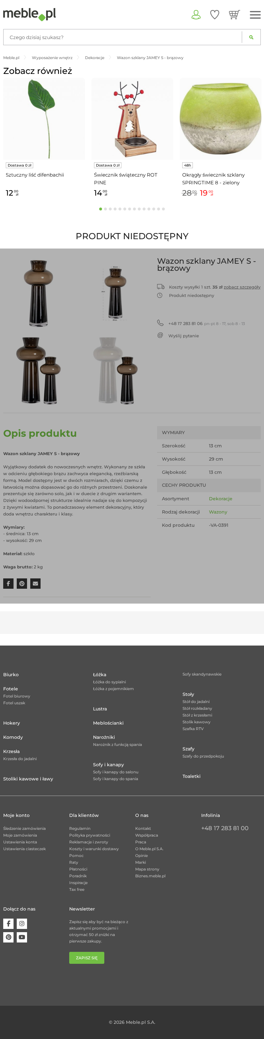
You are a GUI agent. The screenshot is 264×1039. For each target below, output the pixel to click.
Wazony (218, 512)
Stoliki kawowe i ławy (28, 779)
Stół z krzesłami (197, 715)
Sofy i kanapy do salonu (115, 771)
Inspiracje (78, 882)
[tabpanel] (44, 138)
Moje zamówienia (20, 835)
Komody (13, 737)
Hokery (11, 723)
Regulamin (79, 828)
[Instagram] (22, 924)
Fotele (10, 689)
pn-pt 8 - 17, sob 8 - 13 (206, 323)
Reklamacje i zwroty (88, 842)
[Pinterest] (8, 937)
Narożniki (104, 737)
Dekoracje (220, 499)
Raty (73, 862)
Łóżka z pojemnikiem (113, 688)
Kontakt (143, 828)
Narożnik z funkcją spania (117, 744)
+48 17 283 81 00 (225, 828)
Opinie (141, 855)
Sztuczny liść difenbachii (35, 175)
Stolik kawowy (197, 721)
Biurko (11, 674)
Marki (140, 862)
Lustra (100, 709)
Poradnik (78, 875)
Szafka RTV (193, 728)
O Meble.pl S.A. (149, 848)
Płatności (78, 869)
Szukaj (251, 37)
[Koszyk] (234, 14)
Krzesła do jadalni (20, 758)
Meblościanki (108, 723)
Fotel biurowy (16, 696)
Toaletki (192, 776)
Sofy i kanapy (108, 765)
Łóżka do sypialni (109, 681)
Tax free (76, 889)
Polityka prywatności (89, 835)
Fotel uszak (14, 702)
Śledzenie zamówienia (24, 828)
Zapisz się (87, 957)
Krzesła (11, 751)
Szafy (188, 749)
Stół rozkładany (197, 708)
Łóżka (99, 674)
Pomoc (76, 855)
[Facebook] (8, 924)
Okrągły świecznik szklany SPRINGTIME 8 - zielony (213, 179)
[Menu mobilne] (255, 15)
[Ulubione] (214, 14)
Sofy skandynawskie (202, 674)
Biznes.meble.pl (150, 875)
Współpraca (146, 835)
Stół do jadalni (196, 701)
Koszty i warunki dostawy (94, 848)
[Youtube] (22, 937)
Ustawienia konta (20, 842)
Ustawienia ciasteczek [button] (24, 848)
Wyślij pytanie (183, 335)
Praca (140, 842)
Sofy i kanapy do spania (115, 778)
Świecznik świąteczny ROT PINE (125, 179)
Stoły (188, 694)
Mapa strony (147, 869)
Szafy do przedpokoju (203, 756)
